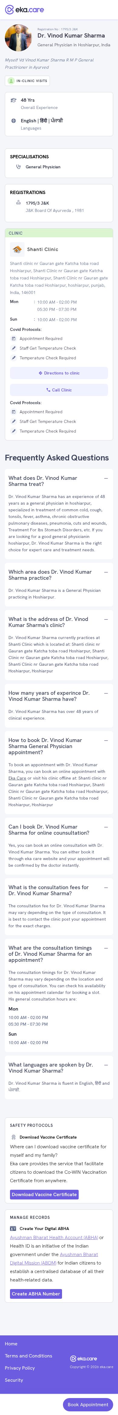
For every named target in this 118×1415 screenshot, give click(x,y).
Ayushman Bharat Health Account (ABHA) (54, 1237)
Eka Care (17, 778)
